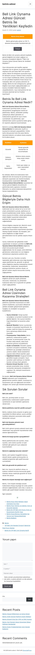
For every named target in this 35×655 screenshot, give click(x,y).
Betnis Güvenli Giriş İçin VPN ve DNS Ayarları (17, 619)
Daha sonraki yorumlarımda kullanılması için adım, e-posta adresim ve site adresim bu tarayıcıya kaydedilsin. (18, 579)
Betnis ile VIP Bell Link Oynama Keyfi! (17, 530)
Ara (3, 596)
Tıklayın (17, 49)
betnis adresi (8, 4)
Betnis (7, 523)
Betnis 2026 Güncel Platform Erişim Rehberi (16, 616)
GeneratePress (27, 650)
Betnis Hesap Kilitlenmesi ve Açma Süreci (16, 614)
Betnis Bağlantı (11, 518)
